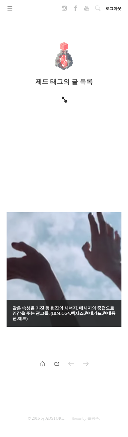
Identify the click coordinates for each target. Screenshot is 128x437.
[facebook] (75, 10)
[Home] (42, 363)
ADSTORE (54, 418)
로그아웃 (113, 8)
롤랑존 (93, 418)
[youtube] (86, 10)
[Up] (56, 363)
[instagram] (64, 10)
